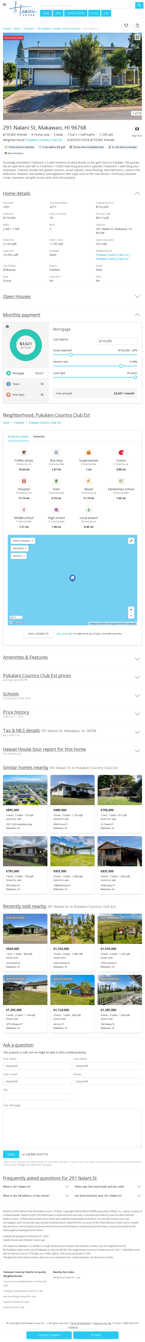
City (5, 1089)
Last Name (80, 1059)
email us (73, 1327)
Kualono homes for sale (16, 1301)
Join (106, 13)
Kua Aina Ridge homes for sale (19, 1296)
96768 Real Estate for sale (66, 1277)
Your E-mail (10, 1074)
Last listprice (60, 339)
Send (11, 1154)
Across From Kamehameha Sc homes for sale (25, 1283)
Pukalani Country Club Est (43, 140)
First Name (10, 1059)
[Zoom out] (131, 616)
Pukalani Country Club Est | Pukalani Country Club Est (113, 257)
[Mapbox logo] (17, 622)
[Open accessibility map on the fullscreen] (131, 541)
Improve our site (102, 1323)
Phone (77, 1074)
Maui (6, 422)
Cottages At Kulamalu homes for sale (23, 1291)
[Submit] (139, 5)
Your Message (12, 1105)
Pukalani (19, 422)
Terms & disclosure (80, 1323)
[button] (23, 541)
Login (94, 13)
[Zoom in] (131, 610)
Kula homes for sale (14, 1307)
